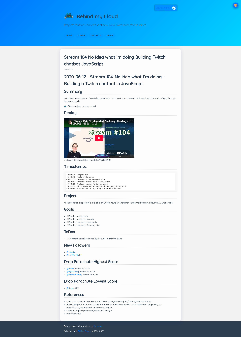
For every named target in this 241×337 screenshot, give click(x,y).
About (110, 35)
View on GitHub (163, 8)
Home (69, 35)
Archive (81, 35)
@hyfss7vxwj (73, 271)
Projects (96, 35)
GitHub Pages (84, 331)
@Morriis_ (71, 252)
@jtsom (70, 268)
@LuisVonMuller (74, 255)
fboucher (98, 326)
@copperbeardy (74, 274)
